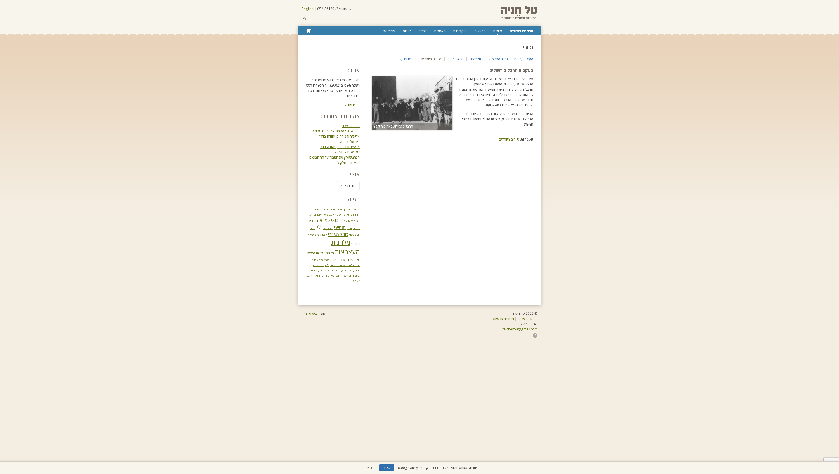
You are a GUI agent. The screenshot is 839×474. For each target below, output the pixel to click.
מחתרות (312, 235)
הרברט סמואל (331, 220)
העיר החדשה (498, 59)
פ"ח (327, 265)
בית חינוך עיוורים (320, 209)
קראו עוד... (352, 104)
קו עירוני (315, 270)
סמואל (315, 260)
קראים (356, 275)
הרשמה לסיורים (521, 31)
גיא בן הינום (343, 214)
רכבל (309, 275)
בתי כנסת (476, 59)
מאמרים (440, 31)
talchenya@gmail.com (519, 329)
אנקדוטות (460, 31)
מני (358, 260)
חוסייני (340, 228)
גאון (352, 214)
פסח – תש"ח (351, 125)
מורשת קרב (455, 59)
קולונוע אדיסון (327, 270)
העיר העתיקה (523, 59)
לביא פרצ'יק (310, 313)
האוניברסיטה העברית (325, 214)
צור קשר (389, 31)
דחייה (369, 468)
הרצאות (479, 31)
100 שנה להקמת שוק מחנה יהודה (336, 131)
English (308, 8)
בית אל (333, 209)
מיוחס (355, 243)
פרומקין (356, 270)
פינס (321, 265)
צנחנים (347, 270)
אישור (386, 468)
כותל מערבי (338, 234)
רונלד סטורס (334, 275)
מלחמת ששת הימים (320, 253)
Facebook (535, 335)
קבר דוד (339, 270)
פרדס (316, 265)
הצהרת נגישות (527, 318)
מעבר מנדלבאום (343, 259)
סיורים (497, 31)
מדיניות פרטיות (503, 318)
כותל (351, 235)
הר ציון (313, 220)
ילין (318, 227)
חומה (349, 228)
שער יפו (356, 281)
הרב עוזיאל (349, 220)
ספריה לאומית (352, 265)
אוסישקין (355, 209)
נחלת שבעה (325, 260)
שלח (305, 18)
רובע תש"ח (346, 275)
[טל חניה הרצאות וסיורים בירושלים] (519, 13)
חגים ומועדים (405, 59)
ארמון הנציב (344, 209)
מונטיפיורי (322, 235)
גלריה (422, 31)
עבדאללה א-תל (337, 265)
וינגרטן (356, 228)
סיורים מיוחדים (431, 59)
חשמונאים (328, 228)
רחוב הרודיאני (320, 275)
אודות (407, 31)
